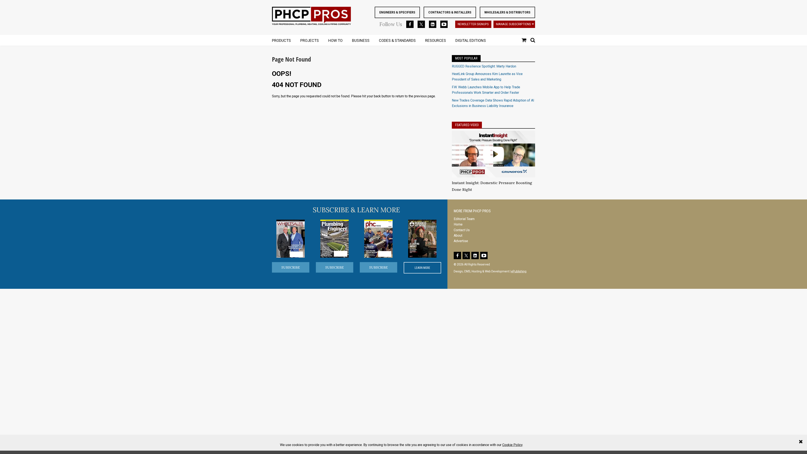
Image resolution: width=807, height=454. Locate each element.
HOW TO (335, 40)
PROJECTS (309, 40)
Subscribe (290, 267)
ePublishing (518, 271)
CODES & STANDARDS (397, 40)
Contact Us (462, 230)
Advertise (461, 241)
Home (458, 224)
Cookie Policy (512, 445)
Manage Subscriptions (513, 24)
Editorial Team (464, 219)
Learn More (422, 267)
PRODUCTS (281, 40)
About (458, 236)
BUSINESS (360, 40)
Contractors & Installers (449, 12)
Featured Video (467, 125)
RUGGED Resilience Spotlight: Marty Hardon (484, 66)
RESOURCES (435, 40)
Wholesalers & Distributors (507, 12)
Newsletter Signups (473, 24)
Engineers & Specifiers (397, 12)
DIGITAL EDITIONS (470, 40)
